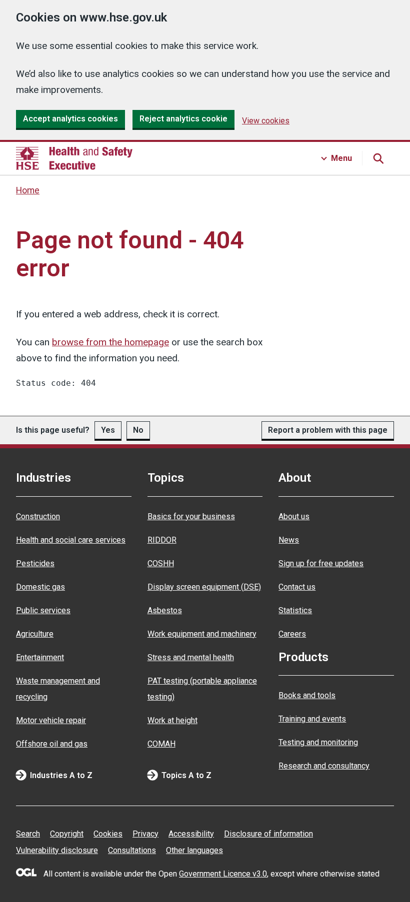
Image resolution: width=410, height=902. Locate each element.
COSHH (161, 563)
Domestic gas (40, 587)
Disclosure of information (268, 834)
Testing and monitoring (318, 742)
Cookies (108, 834)
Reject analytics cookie (184, 118)
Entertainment (40, 657)
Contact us (297, 587)
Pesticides (35, 563)
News (288, 540)
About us (294, 516)
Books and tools (307, 695)
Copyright (67, 834)
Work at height (173, 720)
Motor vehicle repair (51, 720)
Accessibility (191, 834)
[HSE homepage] (74, 158)
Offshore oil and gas (52, 744)
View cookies (266, 120)
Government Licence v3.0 (223, 874)
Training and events (312, 719)
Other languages (194, 850)
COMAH (162, 744)
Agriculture (35, 634)
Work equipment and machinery (202, 634)
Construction (38, 516)
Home (28, 190)
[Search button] (378, 158)
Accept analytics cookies (70, 118)
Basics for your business (191, 516)
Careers (292, 634)
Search (28, 834)
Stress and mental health (191, 657)
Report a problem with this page (328, 430)
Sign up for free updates (321, 563)
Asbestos (165, 610)
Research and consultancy (324, 766)
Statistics (295, 610)
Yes (108, 430)
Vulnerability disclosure (57, 850)
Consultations (132, 850)
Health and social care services (71, 540)
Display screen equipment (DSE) (204, 587)
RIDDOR (162, 540)
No (138, 430)
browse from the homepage (110, 342)
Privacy (145, 834)
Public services (43, 610)
